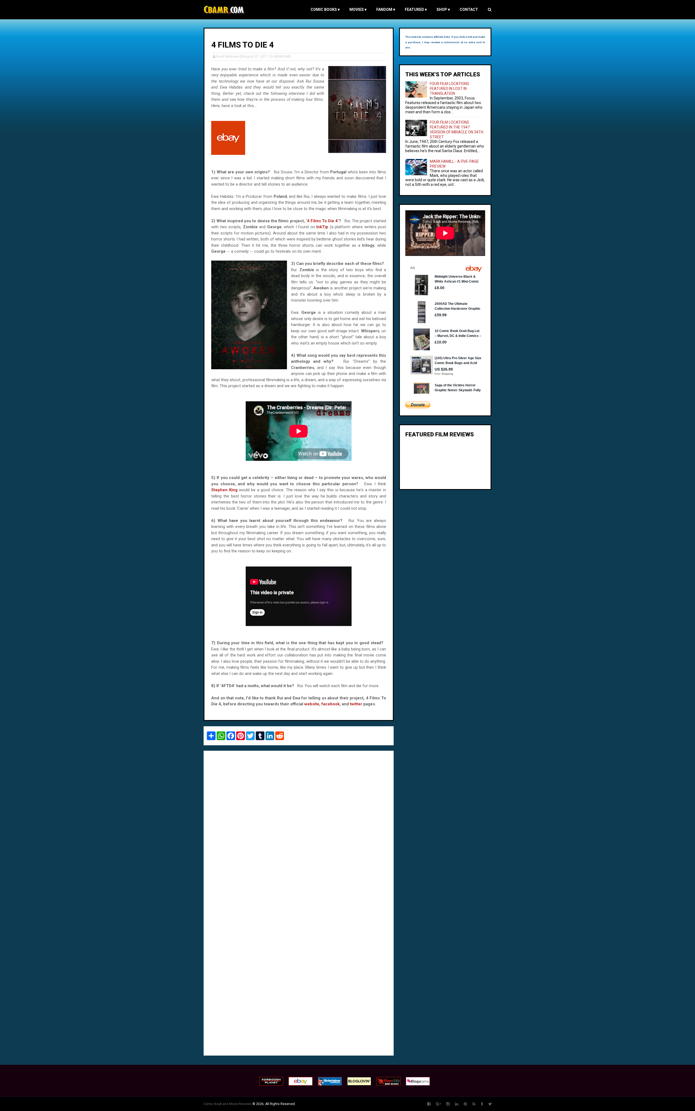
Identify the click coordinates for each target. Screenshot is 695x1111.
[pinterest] (465, 1104)
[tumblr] (482, 1104)
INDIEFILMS (282, 56)
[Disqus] (298, 829)
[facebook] (429, 1104)
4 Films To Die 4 (322, 220)
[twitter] (490, 1104)
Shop (443, 9)
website (311, 704)
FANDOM (385, 9)
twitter (356, 704)
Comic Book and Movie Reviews (228, 1104)
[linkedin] (456, 1104)
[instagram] (448, 1104)
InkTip (323, 226)
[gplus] (438, 1104)
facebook (330, 704)
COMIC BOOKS (325, 9)
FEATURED (416, 9)
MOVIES (358, 9)
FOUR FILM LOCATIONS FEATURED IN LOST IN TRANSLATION (449, 89)
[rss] (473, 1104)
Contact (469, 9)
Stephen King (224, 489)
